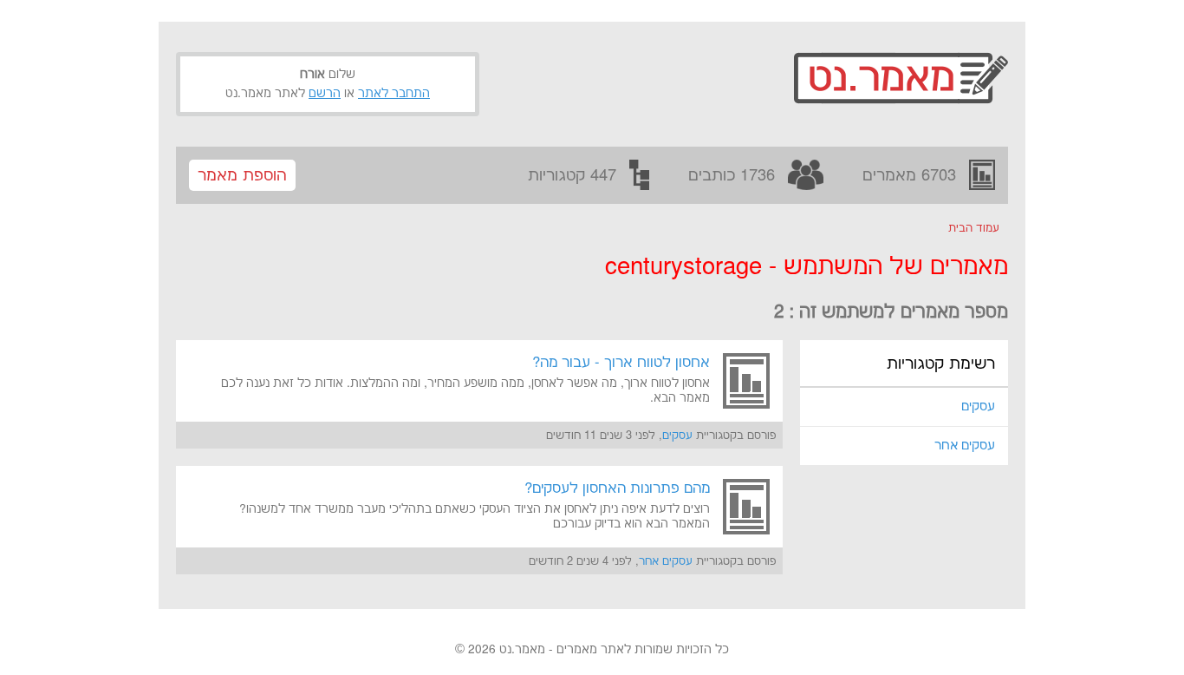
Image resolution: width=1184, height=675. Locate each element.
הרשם (325, 94)
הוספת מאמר (242, 176)
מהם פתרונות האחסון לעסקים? (617, 488)
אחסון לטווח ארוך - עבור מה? (621, 362)
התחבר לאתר (394, 94)
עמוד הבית (973, 228)
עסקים (978, 406)
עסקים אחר (964, 445)
